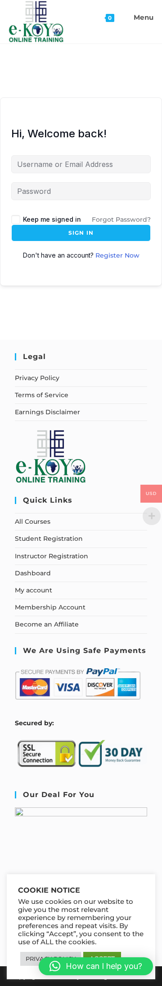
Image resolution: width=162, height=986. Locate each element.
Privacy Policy (37, 378)
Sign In (81, 232)
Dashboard (33, 573)
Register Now (117, 255)
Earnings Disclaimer (47, 412)
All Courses (32, 521)
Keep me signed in (52, 219)
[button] (96, 966)
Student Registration (49, 539)
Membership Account (50, 607)
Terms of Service (41, 395)
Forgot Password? (121, 219)
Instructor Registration (51, 556)
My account (33, 590)
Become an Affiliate (47, 624)
